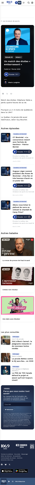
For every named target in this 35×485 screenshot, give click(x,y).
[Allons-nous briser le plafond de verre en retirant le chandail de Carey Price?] (5, 205)
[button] (9, 481)
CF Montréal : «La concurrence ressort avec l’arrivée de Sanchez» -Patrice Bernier (21, 142)
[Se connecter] (32, 2)
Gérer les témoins (6, 456)
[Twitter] (7, 94)
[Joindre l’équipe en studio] (23, 2)
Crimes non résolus (10, 290)
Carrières (19, 458)
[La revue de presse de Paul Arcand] (17, 247)
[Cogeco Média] (21, 447)
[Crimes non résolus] (17, 276)
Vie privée (17, 454)
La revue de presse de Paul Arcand (16, 260)
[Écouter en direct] (16, 2)
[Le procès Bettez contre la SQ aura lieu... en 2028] (5, 357)
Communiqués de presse (8, 458)
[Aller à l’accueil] (9, 3)
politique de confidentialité (9, 425)
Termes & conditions (7, 454)
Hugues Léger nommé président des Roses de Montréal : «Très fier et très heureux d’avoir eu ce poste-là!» (23, 176)
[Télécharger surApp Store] (7, 471)
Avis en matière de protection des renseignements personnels (16, 420)
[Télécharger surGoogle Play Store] (21, 471)
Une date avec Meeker (11, 319)
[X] (9, 464)
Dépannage (24, 454)
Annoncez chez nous (7, 460)
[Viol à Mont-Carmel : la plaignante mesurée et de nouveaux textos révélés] (5, 340)
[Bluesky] (5, 464)
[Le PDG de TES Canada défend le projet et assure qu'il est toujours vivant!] (5, 370)
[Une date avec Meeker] (17, 305)
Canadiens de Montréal (19, 134)
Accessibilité (17, 456)
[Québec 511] (32, 448)
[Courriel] (11, 94)
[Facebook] (3, 94)
